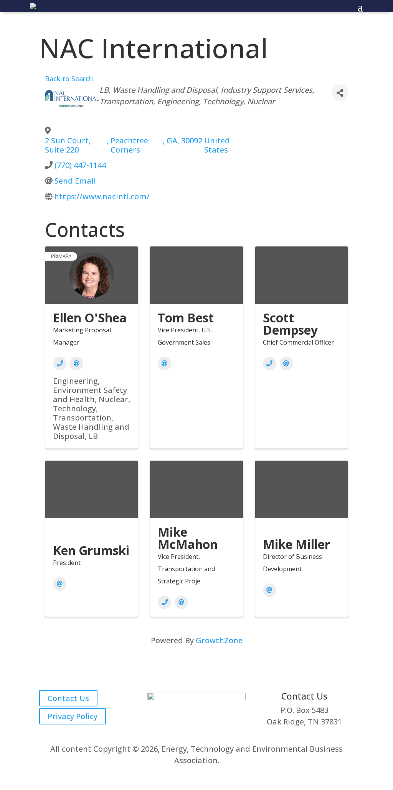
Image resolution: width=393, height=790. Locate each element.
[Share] (340, 93)
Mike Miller (296, 544)
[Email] (76, 363)
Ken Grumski (91, 550)
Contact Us (68, 698)
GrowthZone (219, 640)
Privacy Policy (72, 716)
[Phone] (59, 363)
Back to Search (69, 78)
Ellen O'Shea (90, 317)
